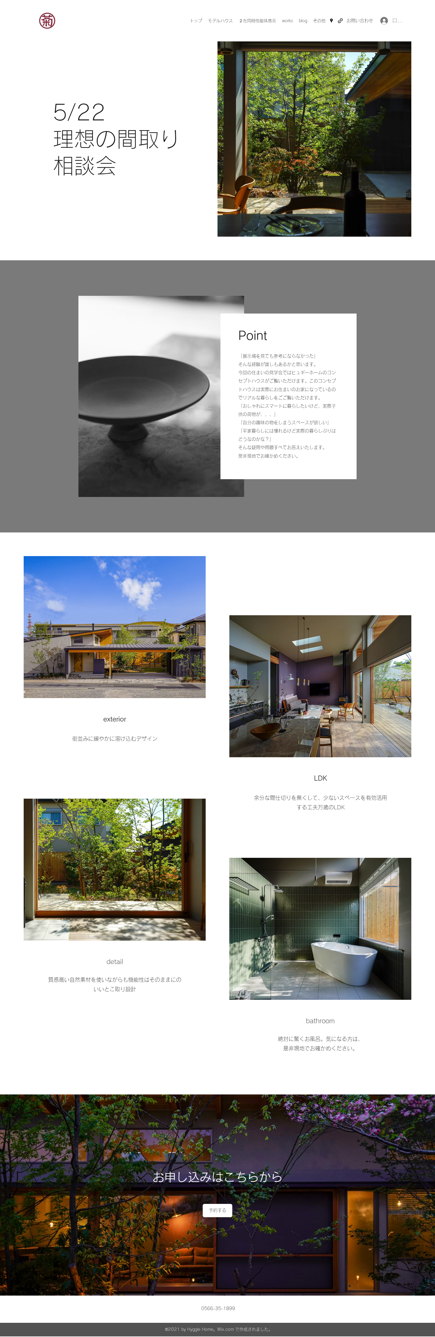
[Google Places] (331, 21)
